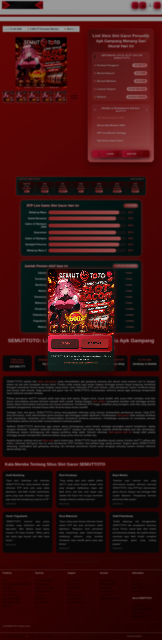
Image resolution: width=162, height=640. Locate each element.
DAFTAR (95, 343)
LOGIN (65, 343)
